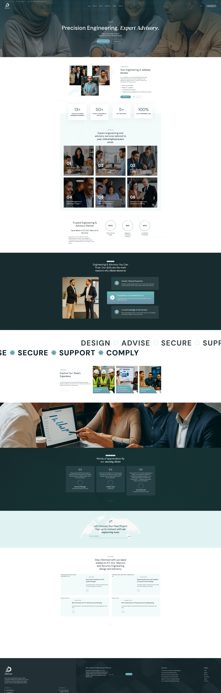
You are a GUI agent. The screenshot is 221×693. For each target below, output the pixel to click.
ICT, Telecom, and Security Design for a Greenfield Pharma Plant (123, 389)
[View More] (87, 590)
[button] (62, 390)
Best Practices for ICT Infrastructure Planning (87, 603)
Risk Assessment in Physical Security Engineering (138, 603)
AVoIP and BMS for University (145, 390)
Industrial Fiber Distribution (98, 390)
